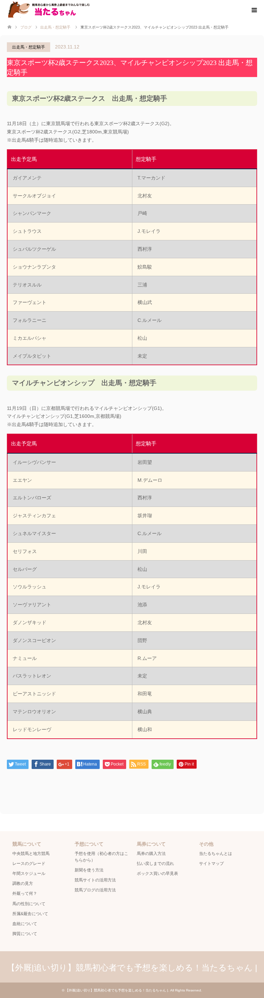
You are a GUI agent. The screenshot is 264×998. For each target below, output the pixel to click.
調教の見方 (22, 883)
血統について (24, 923)
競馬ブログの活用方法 (95, 890)
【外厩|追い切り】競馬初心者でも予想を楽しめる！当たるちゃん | (132, 967)
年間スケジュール (28, 873)
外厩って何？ (24, 893)
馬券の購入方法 (151, 853)
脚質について (24, 933)
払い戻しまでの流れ (155, 863)
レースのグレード (28, 863)
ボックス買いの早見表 (157, 873)
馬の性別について (28, 903)
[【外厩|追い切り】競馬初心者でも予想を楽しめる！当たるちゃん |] (61, 9)
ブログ (26, 27)
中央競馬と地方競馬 (31, 853)
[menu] (253, 10)
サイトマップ (211, 863)
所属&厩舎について (30, 913)
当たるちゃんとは (215, 853)
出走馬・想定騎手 (28, 47)
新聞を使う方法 (89, 870)
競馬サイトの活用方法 (95, 880)
